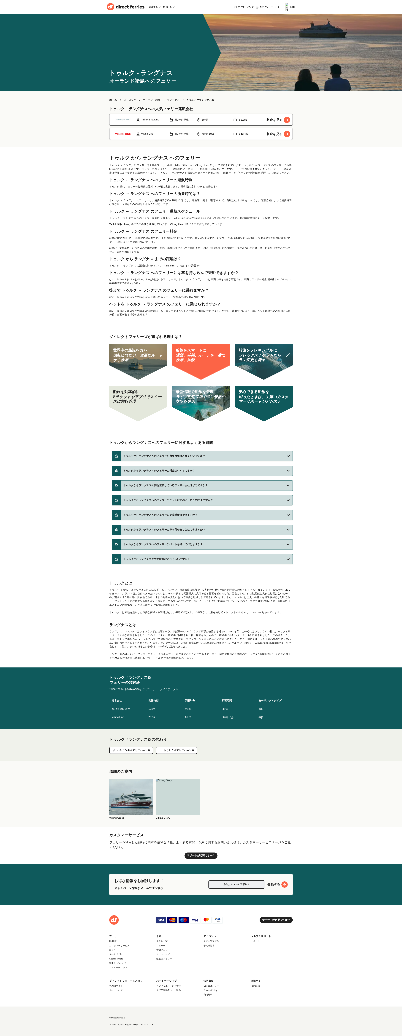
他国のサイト (116, 986)
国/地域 (113, 941)
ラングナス (173, 100)
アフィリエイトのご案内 (168, 986)
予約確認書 (209, 945)
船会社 (112, 950)
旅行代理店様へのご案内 (168, 990)
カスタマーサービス (119, 945)
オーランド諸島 (151, 100)
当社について (116, 990)
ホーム (113, 100)
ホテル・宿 (162, 941)
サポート (255, 941)
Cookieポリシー (211, 986)
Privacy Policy (210, 990)
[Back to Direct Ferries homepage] (125, 7)
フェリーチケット (118, 967)
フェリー (160, 945)
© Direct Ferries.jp (117, 1018)
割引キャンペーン (118, 963)
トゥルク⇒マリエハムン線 (179, 750)
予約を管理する (211, 941)
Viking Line (176, 224)
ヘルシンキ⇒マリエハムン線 (133, 750)
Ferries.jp (255, 986)
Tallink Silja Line (118, 224)
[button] (202, 456)
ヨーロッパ (129, 100)
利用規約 (208, 994)
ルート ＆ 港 (115, 954)
